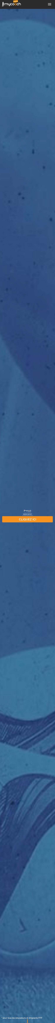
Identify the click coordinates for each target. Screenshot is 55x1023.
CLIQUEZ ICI (27, 519)
